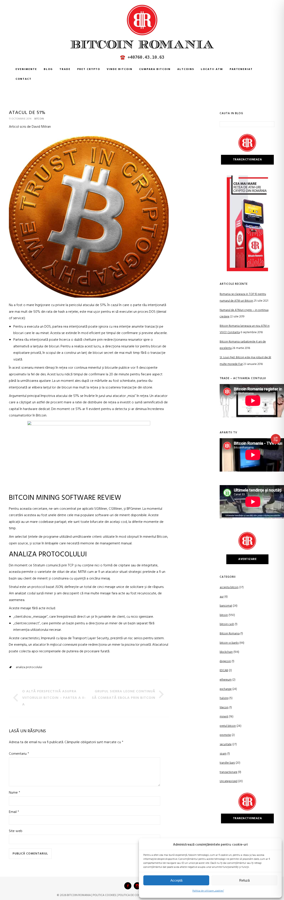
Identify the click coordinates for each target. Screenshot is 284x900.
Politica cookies (104, 895)
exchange (226, 689)
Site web (15, 831)
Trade (65, 69)
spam (223, 753)
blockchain (226, 652)
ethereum (226, 679)
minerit (224, 716)
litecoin (224, 707)
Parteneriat (241, 69)
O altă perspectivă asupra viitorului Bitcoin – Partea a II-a (54, 698)
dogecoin (225, 661)
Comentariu (19, 754)
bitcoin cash (227, 624)
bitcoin (39, 119)
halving (224, 698)
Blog (48, 69)
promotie (225, 735)
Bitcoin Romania (230, 633)
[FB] (127, 885)
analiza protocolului (29, 667)
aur (222, 596)
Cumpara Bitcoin (155, 69)
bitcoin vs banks (229, 643)
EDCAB (224, 670)
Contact (24, 79)
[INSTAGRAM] (137, 885)
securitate (226, 744)
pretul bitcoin (228, 726)
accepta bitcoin (229, 587)
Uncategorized (228, 781)
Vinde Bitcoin (119, 69)
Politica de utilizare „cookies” (208, 891)
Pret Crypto (88, 69)
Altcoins (185, 69)
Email (14, 812)
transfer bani (227, 763)
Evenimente (26, 69)
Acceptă (176, 880)
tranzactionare (228, 772)
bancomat (226, 605)
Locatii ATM (212, 69)
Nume (14, 793)
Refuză (244, 880)
